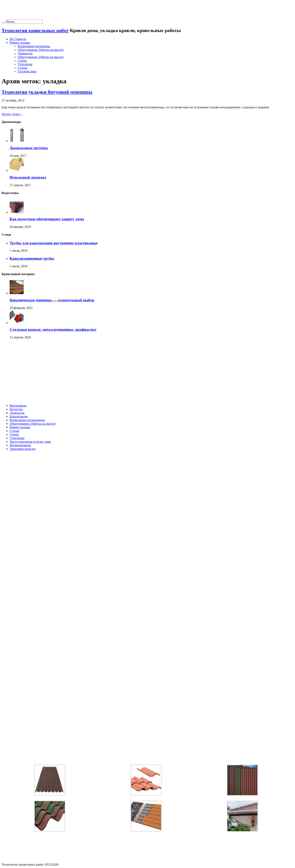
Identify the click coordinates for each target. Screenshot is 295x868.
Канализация (18, 416)
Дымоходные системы (29, 148)
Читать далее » (12, 114)
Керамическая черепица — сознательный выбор (52, 300)
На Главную (18, 39)
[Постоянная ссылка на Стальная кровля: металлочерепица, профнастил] (17, 322)
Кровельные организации (27, 420)
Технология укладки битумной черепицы (47, 92)
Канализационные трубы (32, 258)
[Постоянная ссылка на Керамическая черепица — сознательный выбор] (17, 293)
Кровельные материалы (34, 46)
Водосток (16, 409)
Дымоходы (25, 53)
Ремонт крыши (20, 42)
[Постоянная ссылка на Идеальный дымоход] (17, 170)
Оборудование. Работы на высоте (41, 49)
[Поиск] (3, 22)
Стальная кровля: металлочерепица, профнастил (53, 329)
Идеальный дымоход (28, 177)
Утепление (25, 64)
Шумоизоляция (20, 445)
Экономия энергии (23, 449)
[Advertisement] (147, 11)
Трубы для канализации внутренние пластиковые (54, 243)
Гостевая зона (27, 71)
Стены (22, 60)
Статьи (22, 67)
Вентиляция (18, 405)
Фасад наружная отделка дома (30, 441)
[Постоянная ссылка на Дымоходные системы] (17, 141)
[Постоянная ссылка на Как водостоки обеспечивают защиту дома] (17, 212)
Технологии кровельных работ (35, 30)
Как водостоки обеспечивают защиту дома (47, 219)
